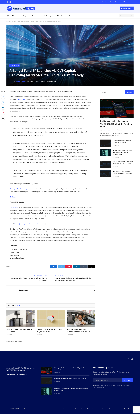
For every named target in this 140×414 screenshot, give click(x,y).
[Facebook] (3, 97)
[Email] (3, 118)
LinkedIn (13, 197)
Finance (15, 16)
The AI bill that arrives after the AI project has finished (50, 331)
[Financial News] (20, 8)
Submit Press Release (126, 2)
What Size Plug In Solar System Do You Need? (19, 331)
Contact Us (113, 2)
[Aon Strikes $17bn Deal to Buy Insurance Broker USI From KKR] (105, 173)
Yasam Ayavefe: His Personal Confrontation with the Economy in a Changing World (73, 279)
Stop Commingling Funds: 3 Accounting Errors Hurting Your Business (28, 279)
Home (97, 2)
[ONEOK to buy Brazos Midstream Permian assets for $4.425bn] (105, 164)
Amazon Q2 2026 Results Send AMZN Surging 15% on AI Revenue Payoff (122, 152)
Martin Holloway (108, 130)
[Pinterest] (3, 113)
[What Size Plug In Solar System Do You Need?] (20, 318)
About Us (105, 2)
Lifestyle (60, 16)
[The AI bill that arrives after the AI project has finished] (51, 318)
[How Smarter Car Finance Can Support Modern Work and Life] (81, 318)
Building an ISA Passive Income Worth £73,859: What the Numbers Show (116, 124)
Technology (47, 16)
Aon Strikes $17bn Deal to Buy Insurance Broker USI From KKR (122, 172)
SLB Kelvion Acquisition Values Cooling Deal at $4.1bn (122, 142)
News (81, 16)
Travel (71, 16)
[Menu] (8, 15)
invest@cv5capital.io (21, 224)
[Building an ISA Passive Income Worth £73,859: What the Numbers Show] (117, 108)
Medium (49, 224)
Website (32, 224)
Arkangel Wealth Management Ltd (22, 189)
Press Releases (14, 65)
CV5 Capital (21, 99)
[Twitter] (3, 102)
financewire (20, 81)
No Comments (42, 81)
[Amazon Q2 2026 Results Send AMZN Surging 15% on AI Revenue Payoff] (105, 152)
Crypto (25, 16)
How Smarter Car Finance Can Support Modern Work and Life (78, 331)
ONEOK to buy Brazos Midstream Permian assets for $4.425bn (123, 163)
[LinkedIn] (3, 107)
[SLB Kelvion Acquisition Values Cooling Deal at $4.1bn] (105, 143)
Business (35, 16)
